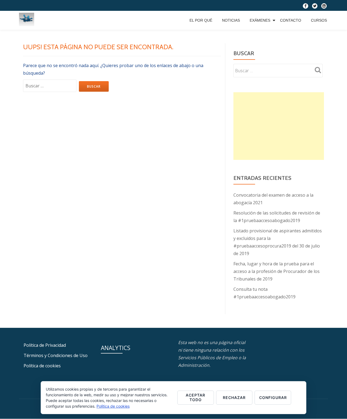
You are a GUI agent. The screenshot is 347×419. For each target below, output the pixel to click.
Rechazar (234, 397)
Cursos (319, 20)
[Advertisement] (278, 126)
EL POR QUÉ (200, 20)
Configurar (273, 397)
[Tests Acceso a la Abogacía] (27, 20)
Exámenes (260, 20)
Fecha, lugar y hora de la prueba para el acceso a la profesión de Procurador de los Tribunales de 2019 (276, 271)
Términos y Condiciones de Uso (56, 355)
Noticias (231, 20)
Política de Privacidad (45, 345)
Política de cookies (42, 366)
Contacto (290, 20)
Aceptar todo (195, 397)
